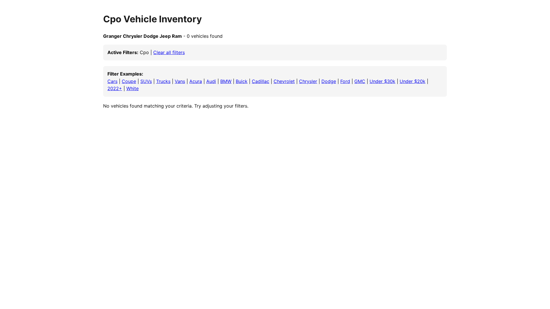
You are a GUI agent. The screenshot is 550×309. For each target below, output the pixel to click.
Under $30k (382, 81)
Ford (345, 81)
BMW (225, 81)
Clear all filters (169, 52)
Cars (112, 81)
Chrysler (308, 81)
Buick (241, 81)
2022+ (114, 88)
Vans (180, 81)
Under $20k (412, 81)
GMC (359, 81)
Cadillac (260, 81)
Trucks (163, 81)
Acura (195, 81)
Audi (211, 81)
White (132, 88)
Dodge (328, 81)
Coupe (129, 81)
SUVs (146, 81)
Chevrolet (284, 81)
